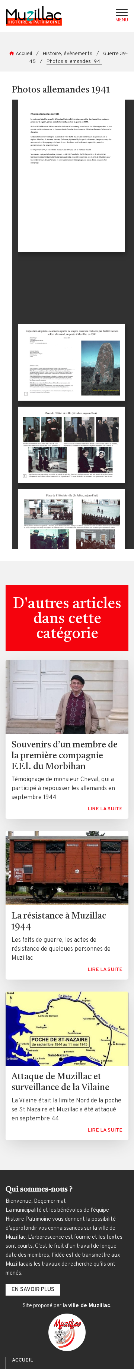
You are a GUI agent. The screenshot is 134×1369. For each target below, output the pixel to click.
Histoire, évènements (67, 54)
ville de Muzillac (89, 1305)
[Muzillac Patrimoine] (34, 16)
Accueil (24, 54)
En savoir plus (33, 1289)
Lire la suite (104, 809)
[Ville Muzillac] (67, 1332)
